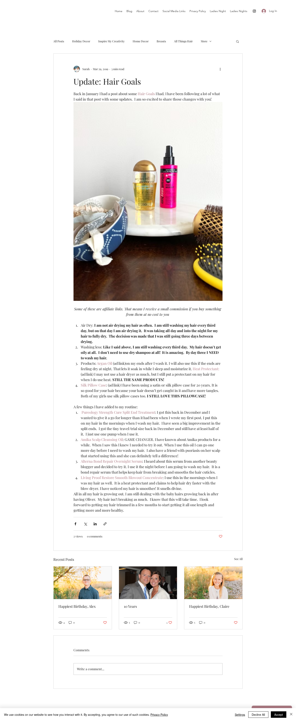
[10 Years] (148, 582)
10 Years (130, 606)
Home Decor (141, 41)
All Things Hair (183, 41)
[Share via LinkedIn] (95, 524)
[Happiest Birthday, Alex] (83, 582)
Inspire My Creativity (111, 41)
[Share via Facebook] (75, 524)
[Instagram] (254, 11)
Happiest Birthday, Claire (209, 606)
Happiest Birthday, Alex (77, 606)
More (204, 41)
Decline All (258, 715)
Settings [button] (240, 715)
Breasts (161, 41)
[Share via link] (105, 524)
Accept (278, 715)
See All (238, 559)
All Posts (58, 41)
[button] (237, 41)
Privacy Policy (159, 715)
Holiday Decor (81, 41)
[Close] (291, 714)
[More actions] (220, 68)
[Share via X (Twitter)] (85, 524)
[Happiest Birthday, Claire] (213, 582)
